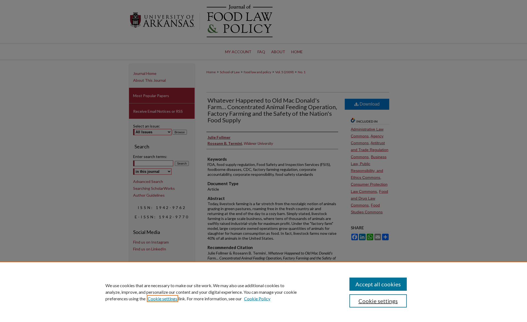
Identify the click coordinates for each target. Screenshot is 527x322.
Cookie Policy (257, 298)
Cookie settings (162, 298)
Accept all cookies (378, 284)
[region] (263, 292)
